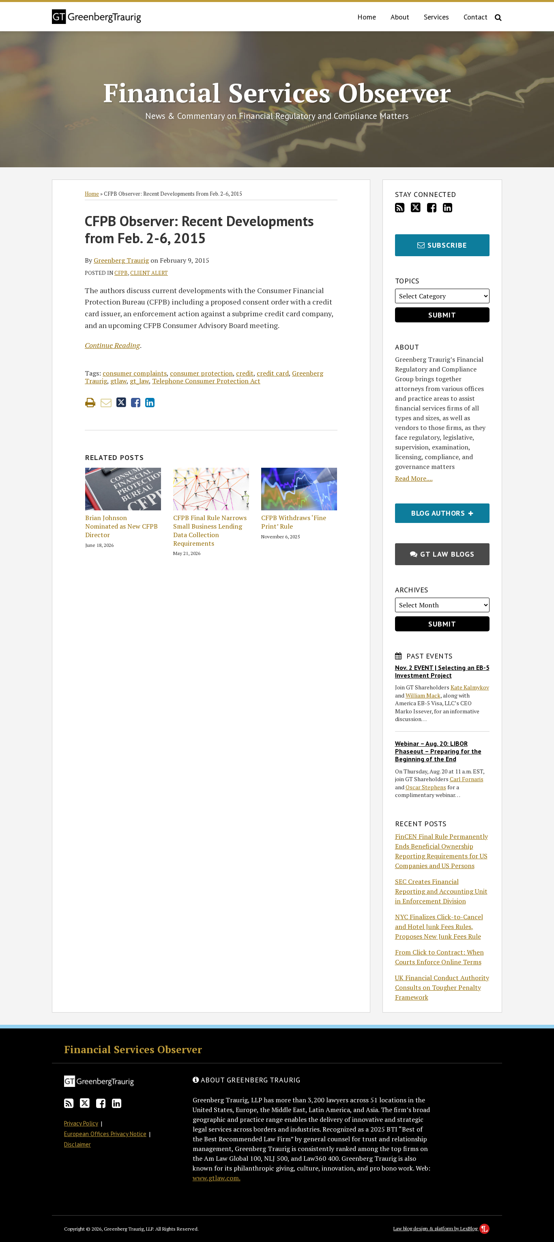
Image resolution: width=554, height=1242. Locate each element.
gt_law (139, 380)
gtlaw (118, 380)
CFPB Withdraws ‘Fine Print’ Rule (293, 522)
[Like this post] (135, 402)
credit (244, 373)
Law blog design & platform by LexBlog (436, 1228)
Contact (475, 17)
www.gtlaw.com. (216, 1177)
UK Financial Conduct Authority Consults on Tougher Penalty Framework (442, 987)
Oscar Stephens (426, 787)
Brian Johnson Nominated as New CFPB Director (121, 526)
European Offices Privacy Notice (105, 1134)
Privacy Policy (81, 1123)
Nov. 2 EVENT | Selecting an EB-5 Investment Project (442, 671)
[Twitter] (416, 207)
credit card (273, 373)
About (400, 17)
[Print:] (90, 402)
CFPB (121, 272)
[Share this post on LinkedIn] (150, 402)
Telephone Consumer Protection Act (206, 380)
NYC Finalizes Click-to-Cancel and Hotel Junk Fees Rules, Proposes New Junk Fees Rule (439, 926)
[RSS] (399, 207)
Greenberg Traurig (121, 260)
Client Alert (149, 272)
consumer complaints (135, 373)
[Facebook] (431, 207)
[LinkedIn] (447, 207)
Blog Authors (431, 510)
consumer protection (201, 373)
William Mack (423, 695)
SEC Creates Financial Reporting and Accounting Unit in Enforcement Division (441, 891)
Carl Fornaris (466, 779)
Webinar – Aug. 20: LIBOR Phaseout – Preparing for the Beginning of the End (438, 751)
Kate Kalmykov (470, 687)
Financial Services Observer (277, 92)
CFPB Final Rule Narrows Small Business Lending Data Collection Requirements (210, 530)
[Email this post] (106, 402)
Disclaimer (77, 1144)
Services (436, 17)
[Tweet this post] (121, 402)
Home (366, 17)
